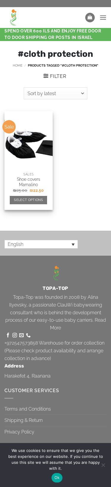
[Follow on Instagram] (14, 335)
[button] (90, 18)
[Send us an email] (21, 335)
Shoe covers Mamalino (28, 182)
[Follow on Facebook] (8, 335)
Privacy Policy (19, 432)
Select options (28, 200)
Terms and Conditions (27, 409)
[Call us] (28, 335)
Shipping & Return (23, 420)
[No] (103, 467)
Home (17, 65)
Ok (57, 477)
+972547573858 (21, 343)
